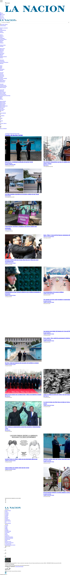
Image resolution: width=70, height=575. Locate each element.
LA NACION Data (3, 30)
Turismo (1, 73)
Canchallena (2, 69)
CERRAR (1, 0)
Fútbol (1, 65)
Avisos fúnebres (3, 92)
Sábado (1, 96)
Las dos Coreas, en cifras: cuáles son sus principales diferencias (21, 459)
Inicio (2, 13)
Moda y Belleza (2, 80)
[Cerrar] (16, 20)
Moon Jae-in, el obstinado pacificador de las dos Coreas (19, 162)
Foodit (2, 16)
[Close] (5, 499)
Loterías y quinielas (3, 78)
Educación (2, 50)
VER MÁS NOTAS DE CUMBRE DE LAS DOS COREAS (13, 498)
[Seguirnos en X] (5, 550)
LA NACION (7, 133)
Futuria (1, 34)
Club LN (2, 17)
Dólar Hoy (2, 35)
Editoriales (2, 60)
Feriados (1, 77)
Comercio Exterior (3, 39)
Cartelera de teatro (3, 86)
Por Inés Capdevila (46, 332)
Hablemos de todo (3, 56)
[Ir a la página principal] (35, 11)
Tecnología (2, 74)
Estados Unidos (3, 45)
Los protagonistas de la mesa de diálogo (53, 292)
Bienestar (1, 54)
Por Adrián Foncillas (47, 301)
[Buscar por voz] (69, 22)
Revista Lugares (3, 103)
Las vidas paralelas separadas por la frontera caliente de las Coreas (22, 194)
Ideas (1, 97)
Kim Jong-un (7, 396)
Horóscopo (2, 76)
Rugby (1, 66)
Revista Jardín (2, 107)
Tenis (1, 68)
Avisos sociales (2, 93)
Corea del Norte (8, 229)
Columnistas (2, 61)
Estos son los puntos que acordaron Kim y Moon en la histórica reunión (23, 394)
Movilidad (2, 40)
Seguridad (2, 49)
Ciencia (1, 55)
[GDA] (8, 570)
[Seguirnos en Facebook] (5, 547)
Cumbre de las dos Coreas (14, 133)
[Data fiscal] (5, 573)
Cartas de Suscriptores (4, 62)
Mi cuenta (3, 18)
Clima (1, 29)
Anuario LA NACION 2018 (10, 164)
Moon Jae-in (45, 165)
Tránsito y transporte (4, 27)
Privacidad (21, 566)
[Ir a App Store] (8, 561)
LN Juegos (2, 72)
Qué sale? (1, 84)
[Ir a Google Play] (8, 559)
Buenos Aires (2, 48)
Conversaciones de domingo (5, 95)
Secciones (3, 14)
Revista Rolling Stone (4, 105)
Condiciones (17, 566)
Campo (1, 37)
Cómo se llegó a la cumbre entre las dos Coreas (17, 467)
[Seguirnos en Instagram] (5, 553)
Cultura (1, 52)
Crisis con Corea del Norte (48, 236)
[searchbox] (34, 22)
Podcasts (1, 79)
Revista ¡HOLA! (2, 102)
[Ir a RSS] (5, 556)
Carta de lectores (3, 94)
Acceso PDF (2, 89)
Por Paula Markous (8, 163)
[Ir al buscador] (6, 5)
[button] (35, 74)
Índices (1, 41)
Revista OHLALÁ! (3, 101)
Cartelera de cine (3, 85)
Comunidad (2, 53)
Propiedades (2, 38)
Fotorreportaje (8, 195)
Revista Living (2, 104)
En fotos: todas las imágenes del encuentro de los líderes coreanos (22, 363)
